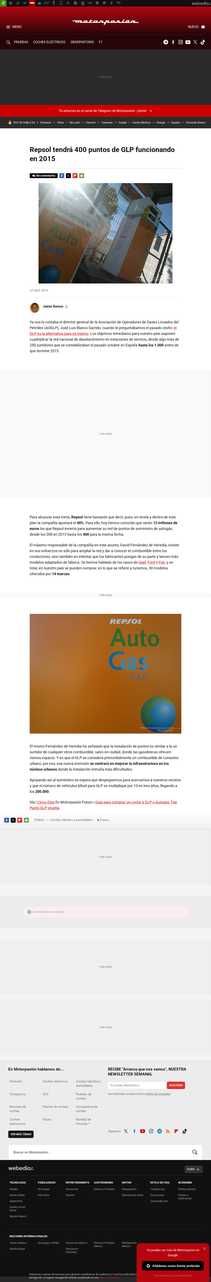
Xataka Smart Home (17, 1208)
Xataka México (18, 1242)
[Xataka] (3, 3)
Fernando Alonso (195, 122)
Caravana (107, 122)
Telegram (165, 42)
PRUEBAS (21, 42)
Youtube (187, 42)
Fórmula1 (15, 1081)
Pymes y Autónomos (185, 1197)
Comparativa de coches (87, 1109)
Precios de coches (55, 1107)
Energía (161, 122)
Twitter (195, 42)
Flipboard (75, 175)
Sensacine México (76, 1242)
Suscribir (176, 1085)
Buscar (195, 1152)
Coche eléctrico (141, 122)
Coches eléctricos (55, 1081)
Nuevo (193, 27)
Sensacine (72, 1189)
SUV (46, 1094)
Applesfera (15, 1201)
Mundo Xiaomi (17, 1216)
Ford (151, 562)
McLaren (75, 122)
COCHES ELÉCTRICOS (49, 42)
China (60, 122)
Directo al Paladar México (104, 1244)
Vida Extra (43, 1195)
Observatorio (82, 42)
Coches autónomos (17, 1122)
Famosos (45, 122)
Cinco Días (46, 802)
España (175, 122)
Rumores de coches (17, 1109)
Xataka (13, 1189)
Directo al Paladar (104, 1189)
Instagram (180, 42)
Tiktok (202, 42)
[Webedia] (21, 1168)
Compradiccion (159, 1201)
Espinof (70, 1195)
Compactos (17, 1094)
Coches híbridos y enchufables (71, 820)
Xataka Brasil (17, 1248)
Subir (191, 1169)
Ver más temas (21, 1134)
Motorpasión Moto (132, 1195)
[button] (55, 306)
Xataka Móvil (17, 1195)
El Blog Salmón (187, 1189)
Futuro (104, 820)
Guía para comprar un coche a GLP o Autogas (132, 802)
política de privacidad (158, 1093)
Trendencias (157, 1189)
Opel (142, 562)
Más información (110, 1277)
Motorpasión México (129, 1244)
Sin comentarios (45, 175)
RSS (168, 1130)
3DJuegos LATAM (48, 1242)
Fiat (162, 562)
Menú (16, 27)
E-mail (81, 175)
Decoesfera (157, 1195)
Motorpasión (105, 21)
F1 (101, 42)
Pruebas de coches (83, 1096)
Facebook (173, 42)
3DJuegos (44, 1189)
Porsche (91, 122)
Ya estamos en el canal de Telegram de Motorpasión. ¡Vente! (103, 111)
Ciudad (122, 122)
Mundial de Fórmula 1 (83, 1122)
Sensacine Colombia (72, 1250)
